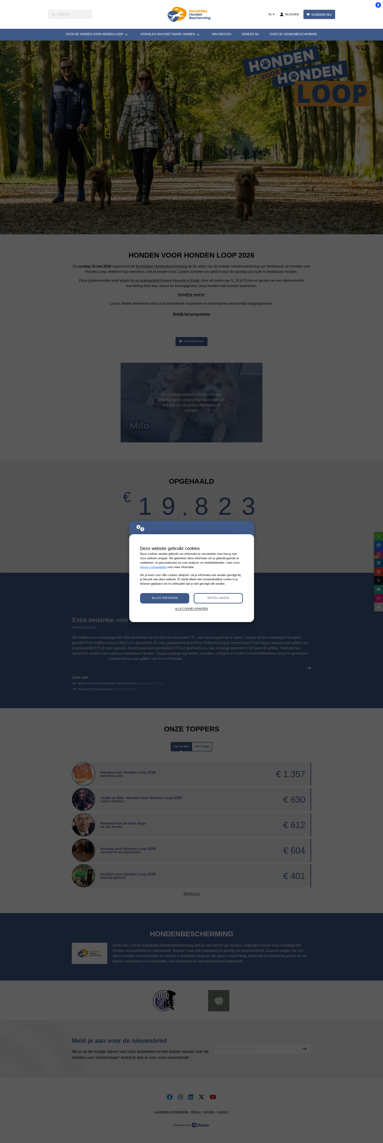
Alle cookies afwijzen (191, 608)
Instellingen (218, 598)
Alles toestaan (165, 598)
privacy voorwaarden (153, 567)
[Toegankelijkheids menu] (378, 5)
